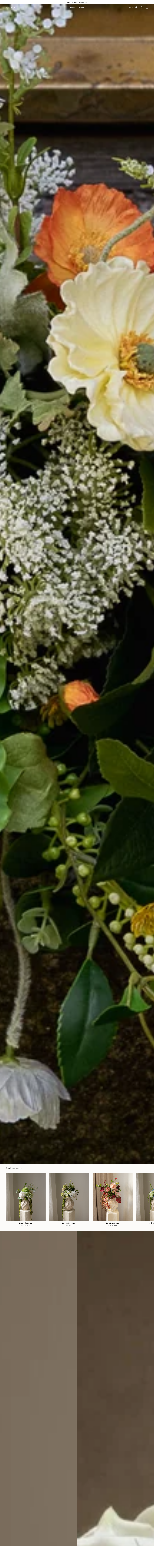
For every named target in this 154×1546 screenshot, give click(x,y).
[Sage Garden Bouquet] (69, 1197)
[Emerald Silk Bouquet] (26, 1197)
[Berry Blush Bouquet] (113, 1197)
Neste (150, 1197)
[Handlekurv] (147, 7)
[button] (72, 7)
